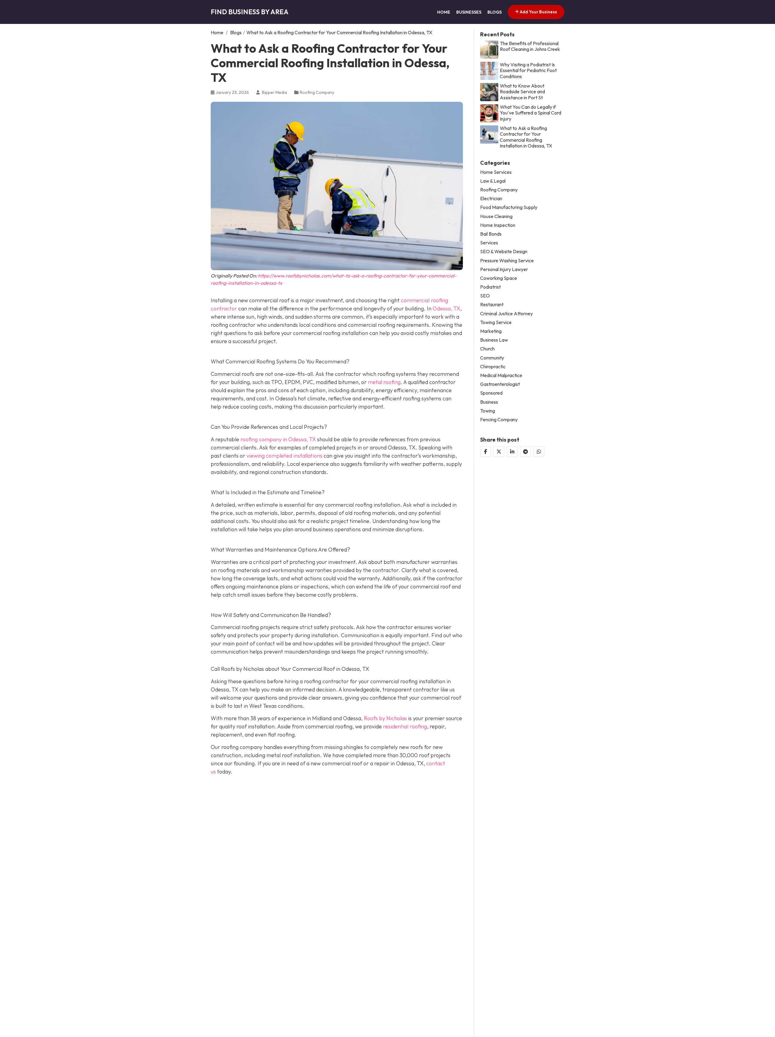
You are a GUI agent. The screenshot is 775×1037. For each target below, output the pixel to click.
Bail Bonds (491, 234)
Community (492, 357)
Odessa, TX (446, 308)
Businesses (468, 12)
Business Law (494, 340)
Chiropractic (493, 366)
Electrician (491, 198)
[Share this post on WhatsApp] (538, 451)
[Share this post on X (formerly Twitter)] (498, 451)
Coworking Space (498, 278)
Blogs (494, 12)
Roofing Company (317, 92)
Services (489, 243)
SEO (485, 296)
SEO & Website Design (503, 251)
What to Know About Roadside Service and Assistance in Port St (522, 91)
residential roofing (405, 726)
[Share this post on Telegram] (525, 451)
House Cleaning (496, 216)
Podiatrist (490, 287)
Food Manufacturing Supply (508, 207)
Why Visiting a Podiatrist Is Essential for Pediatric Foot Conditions (528, 70)
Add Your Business (538, 12)
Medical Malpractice (501, 375)
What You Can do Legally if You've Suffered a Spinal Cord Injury (530, 112)
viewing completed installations (284, 455)
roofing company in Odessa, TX (278, 439)
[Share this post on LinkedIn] (512, 451)
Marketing (491, 331)
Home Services (496, 172)
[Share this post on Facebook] (485, 451)
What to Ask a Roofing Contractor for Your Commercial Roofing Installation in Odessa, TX (526, 137)
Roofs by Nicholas (385, 718)
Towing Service (496, 322)
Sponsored (491, 393)
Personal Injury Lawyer (504, 269)
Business (489, 402)
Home (443, 12)
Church (487, 349)
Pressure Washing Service (507, 260)
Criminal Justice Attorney (506, 313)
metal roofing (384, 382)
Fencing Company (499, 419)
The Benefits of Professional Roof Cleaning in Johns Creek (530, 46)
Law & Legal (493, 181)
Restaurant (491, 304)
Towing (487, 411)
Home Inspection (497, 225)
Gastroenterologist (500, 384)
